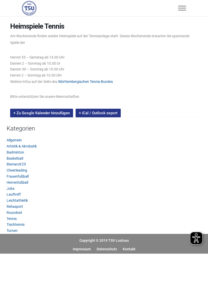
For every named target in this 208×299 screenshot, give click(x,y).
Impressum (82, 249)
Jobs (10, 188)
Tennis (12, 219)
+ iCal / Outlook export (98, 113)
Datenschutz (107, 249)
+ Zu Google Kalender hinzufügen (41, 113)
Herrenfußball (17, 182)
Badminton (15, 152)
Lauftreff (14, 194)
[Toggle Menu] (182, 8)
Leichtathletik (17, 200)
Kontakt (129, 249)
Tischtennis (16, 224)
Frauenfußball (18, 176)
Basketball (15, 158)
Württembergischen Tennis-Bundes (85, 82)
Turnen (12, 231)
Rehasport (15, 206)
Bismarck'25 (16, 164)
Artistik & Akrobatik (22, 146)
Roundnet (14, 213)
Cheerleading (17, 170)
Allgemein (14, 140)
